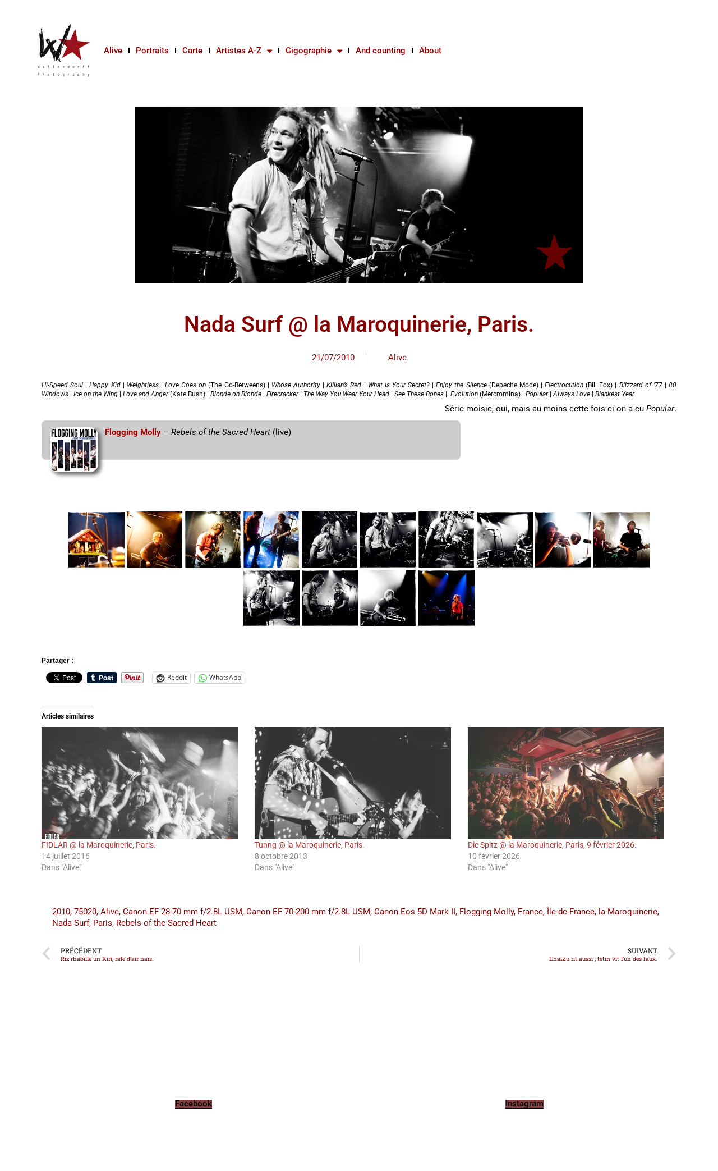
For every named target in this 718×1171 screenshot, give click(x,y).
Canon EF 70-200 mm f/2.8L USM (308, 912)
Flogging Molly (133, 432)
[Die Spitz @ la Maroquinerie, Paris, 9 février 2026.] (569, 783)
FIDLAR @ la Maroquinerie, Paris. (99, 844)
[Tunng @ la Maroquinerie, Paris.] (356, 783)
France (530, 912)
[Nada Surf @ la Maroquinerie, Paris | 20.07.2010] (96, 539)
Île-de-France (571, 912)
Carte (192, 50)
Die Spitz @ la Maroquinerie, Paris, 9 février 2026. (552, 844)
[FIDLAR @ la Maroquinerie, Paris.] (142, 783)
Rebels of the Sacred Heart (166, 923)
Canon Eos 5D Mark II (414, 912)
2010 (61, 912)
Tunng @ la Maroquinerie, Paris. (310, 844)
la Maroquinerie (628, 912)
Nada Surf (70, 923)
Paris (102, 923)
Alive (113, 50)
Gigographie (309, 50)
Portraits (152, 50)
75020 (85, 912)
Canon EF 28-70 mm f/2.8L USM (182, 912)
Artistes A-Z (238, 50)
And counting (381, 50)
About (430, 50)
